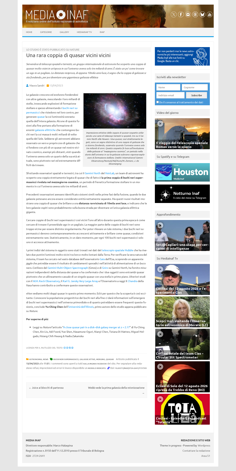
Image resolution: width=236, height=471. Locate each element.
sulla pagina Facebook (95, 363)
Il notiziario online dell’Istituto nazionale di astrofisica (57, 21)
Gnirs (105, 267)
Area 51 (205, 455)
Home (29, 31)
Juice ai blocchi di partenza (46, 387)
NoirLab (109, 173)
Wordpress (204, 445)
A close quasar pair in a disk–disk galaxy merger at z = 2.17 (96, 327)
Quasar (110, 359)
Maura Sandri (37, 85)
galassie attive (87, 359)
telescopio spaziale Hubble (117, 250)
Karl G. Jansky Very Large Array (80, 281)
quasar (41, 116)
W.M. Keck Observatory (46, 281)
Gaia (102, 259)
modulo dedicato (97, 368)
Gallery (64, 31)
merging (100, 359)
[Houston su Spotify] (182, 182)
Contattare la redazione (196, 450)
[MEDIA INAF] (57, 18)
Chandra (132, 281)
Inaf (102, 31)
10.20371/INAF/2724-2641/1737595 (131, 368)
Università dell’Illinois (81, 306)
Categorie (46, 31)
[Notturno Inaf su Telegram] (182, 203)
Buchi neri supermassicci (66, 359)
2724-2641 (38, 455)
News (45, 359)
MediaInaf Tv (84, 31)
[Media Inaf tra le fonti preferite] (182, 66)
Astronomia (35, 359)
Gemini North (92, 173)
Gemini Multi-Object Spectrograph (68, 267)
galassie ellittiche (45, 130)
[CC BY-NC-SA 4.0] (68, 347)
